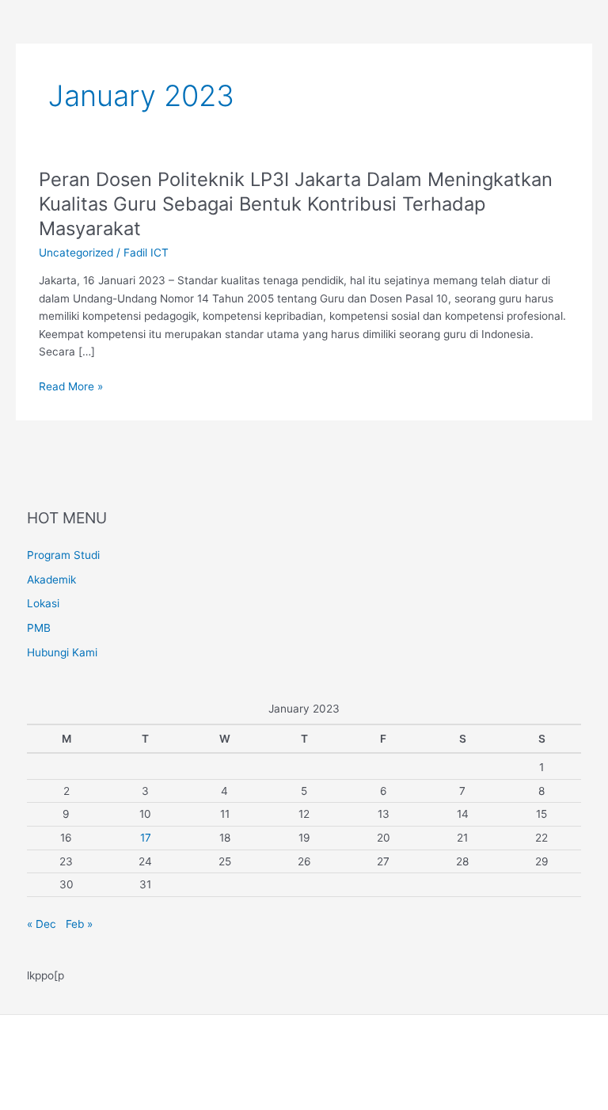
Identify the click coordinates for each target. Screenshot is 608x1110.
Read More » (71, 387)
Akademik (51, 579)
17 (145, 837)
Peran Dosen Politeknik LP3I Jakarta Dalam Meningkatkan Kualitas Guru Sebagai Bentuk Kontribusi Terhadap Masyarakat (296, 204)
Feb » (79, 924)
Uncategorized (76, 252)
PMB (39, 628)
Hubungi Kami (62, 652)
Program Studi (63, 555)
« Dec (41, 924)
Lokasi (43, 603)
